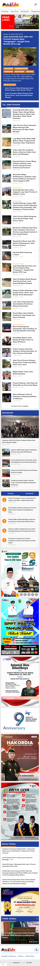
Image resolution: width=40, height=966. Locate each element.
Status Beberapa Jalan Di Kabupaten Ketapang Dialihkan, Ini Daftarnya (25, 396)
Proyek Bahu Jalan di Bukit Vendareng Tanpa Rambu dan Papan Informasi (24, 315)
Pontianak (19, 71)
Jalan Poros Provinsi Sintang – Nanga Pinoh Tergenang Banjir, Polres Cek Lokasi (24, 362)
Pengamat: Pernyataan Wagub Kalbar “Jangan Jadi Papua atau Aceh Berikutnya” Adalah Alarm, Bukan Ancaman (18, 851)
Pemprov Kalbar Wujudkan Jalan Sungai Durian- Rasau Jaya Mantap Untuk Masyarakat (25, 293)
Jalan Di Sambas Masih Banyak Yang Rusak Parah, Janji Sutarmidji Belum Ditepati (19, 95)
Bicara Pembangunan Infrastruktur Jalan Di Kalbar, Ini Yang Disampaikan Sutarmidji (25, 329)
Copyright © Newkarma (8, 956)
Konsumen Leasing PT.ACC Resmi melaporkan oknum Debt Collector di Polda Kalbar (21, 541)
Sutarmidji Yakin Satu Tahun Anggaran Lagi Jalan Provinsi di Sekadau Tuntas (25, 192)
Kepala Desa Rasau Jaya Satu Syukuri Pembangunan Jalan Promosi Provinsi (24, 243)
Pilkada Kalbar (17, 188)
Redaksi (21, 956)
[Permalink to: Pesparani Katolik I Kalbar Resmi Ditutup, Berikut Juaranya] (6, 473)
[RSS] (36, 950)
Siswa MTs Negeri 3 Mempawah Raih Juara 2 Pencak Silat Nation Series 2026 (19, 865)
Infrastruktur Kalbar (18, 264)
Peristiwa (8, 71)
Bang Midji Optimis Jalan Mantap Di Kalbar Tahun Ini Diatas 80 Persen (23, 340)
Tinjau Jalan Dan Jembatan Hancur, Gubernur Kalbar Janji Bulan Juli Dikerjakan (24, 152)
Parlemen (8, 68)
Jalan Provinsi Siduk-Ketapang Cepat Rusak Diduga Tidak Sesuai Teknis (24, 218)
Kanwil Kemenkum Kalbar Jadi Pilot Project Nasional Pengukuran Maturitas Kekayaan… (23, 483)
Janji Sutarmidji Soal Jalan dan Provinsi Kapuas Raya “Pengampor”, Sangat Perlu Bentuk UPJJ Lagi (18, 40)
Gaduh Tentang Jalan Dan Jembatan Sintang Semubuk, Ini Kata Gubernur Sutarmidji (25, 351)
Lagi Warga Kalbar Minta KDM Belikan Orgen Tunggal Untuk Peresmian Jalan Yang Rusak (24, 141)
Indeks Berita (30, 956)
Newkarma (16, 962)
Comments (29, 493)
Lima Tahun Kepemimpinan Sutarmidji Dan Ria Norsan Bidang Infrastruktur (23, 304)
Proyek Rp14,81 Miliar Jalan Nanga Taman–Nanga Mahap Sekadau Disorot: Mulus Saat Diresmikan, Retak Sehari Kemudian (24, 114)
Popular (11, 493)
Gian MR (29, 962)
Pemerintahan (21, 68)
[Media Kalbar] (10, 4)
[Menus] (36, 4)
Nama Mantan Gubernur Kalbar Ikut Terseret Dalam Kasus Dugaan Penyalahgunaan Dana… (22, 510)
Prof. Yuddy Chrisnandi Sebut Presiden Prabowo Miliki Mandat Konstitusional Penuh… (18, 935)
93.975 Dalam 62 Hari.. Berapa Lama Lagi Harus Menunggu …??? (17, 858)
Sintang (29, 71)
